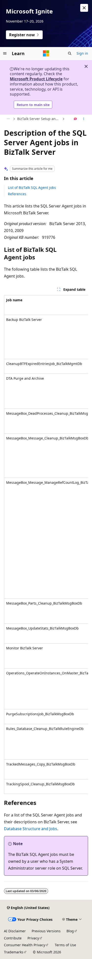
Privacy (33, 938)
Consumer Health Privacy (24, 945)
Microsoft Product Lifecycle (36, 79)
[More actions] (83, 119)
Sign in (82, 53)
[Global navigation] (5, 53)
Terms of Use (65, 945)
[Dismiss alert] (84, 8)
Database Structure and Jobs (30, 828)
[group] (46, 544)
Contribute (13, 938)
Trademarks (13, 952)
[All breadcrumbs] (8, 119)
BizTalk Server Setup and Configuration (39, 118)
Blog (70, 931)
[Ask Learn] (75, 119)
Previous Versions (46, 931)
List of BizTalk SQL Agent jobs (32, 187)
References (17, 194)
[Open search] (70, 53)
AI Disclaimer (15, 931)
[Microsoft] (46, 53)
